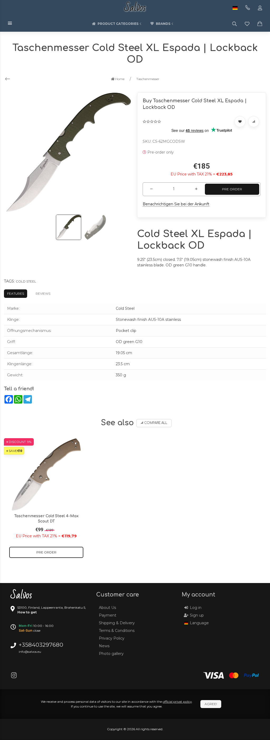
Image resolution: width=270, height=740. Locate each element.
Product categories (118, 24)
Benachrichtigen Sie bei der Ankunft (176, 204)
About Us (107, 607)
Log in (195, 607)
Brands (163, 24)
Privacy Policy (111, 638)
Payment (107, 615)
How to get (27, 612)
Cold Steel (26, 281)
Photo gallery (111, 653)
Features (15, 293)
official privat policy (177, 702)
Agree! (211, 704)
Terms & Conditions (116, 630)
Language (199, 623)
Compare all (155, 423)
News (104, 646)
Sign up (197, 615)
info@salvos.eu (30, 652)
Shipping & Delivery (117, 623)
